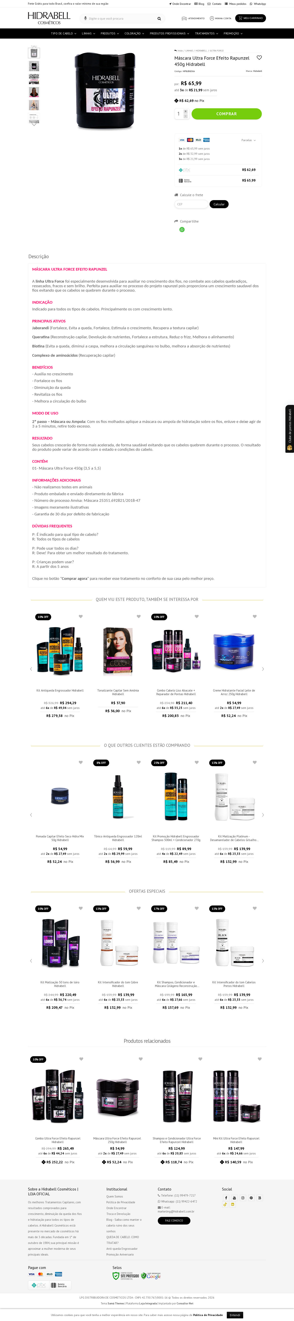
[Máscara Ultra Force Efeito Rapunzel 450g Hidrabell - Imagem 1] (34, 53)
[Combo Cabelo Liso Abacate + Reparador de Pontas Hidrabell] (176, 667)
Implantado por (176, 1303)
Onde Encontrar (181, 4)
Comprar (226, 113)
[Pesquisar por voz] (85, 18)
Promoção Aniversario (120, 1254)
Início (180, 50)
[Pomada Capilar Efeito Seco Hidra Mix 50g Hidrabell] (60, 812)
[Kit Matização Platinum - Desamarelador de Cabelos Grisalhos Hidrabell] (234, 812)
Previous (31, 668)
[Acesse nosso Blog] (260, 1198)
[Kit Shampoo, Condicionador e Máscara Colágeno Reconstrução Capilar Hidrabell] (176, 958)
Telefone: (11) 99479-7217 (178, 1195)
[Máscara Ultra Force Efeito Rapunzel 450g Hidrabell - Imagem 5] (34, 105)
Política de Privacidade (120, 1202)
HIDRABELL (201, 50)
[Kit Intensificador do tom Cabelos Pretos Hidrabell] (234, 958)
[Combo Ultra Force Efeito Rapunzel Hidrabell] (58, 1111)
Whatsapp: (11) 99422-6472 (178, 1201)
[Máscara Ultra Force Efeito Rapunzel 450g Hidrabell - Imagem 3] (34, 79)
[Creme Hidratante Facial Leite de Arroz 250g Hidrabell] (234, 667)
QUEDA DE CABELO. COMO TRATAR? (122, 1240)
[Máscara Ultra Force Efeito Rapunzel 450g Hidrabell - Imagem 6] (34, 118)
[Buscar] (159, 18)
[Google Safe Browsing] (151, 1275)
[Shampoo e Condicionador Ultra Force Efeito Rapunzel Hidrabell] (177, 1111)
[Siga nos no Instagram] (243, 1198)
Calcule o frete (191, 195)
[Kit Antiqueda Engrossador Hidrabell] (60, 667)
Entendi (235, 1315)
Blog (201, 4)
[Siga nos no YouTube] (235, 1198)
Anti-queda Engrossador (122, 1249)
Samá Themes (116, 1303)
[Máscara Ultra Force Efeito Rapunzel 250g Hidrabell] (117, 1111)
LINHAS (189, 50)
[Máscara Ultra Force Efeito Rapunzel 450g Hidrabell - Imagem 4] (34, 92)
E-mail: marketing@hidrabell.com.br (176, 1209)
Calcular (219, 204)
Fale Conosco (174, 1220)
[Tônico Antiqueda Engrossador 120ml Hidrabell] (118, 812)
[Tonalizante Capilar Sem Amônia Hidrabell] (118, 666)
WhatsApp (259, 4)
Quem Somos (114, 1196)
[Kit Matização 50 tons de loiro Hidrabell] (60, 958)
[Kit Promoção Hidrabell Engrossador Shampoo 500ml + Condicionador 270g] (176, 812)
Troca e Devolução (118, 1214)
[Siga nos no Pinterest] (251, 1198)
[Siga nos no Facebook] (226, 1198)
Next (34, 124)
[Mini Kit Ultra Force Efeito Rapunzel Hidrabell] (236, 1111)
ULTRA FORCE (217, 50)
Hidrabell (257, 71)
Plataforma (141, 1303)
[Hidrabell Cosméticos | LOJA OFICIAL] (49, 18)
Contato (216, 4)
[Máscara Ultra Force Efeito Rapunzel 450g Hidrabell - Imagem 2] (34, 66)
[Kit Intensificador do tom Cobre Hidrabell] (118, 958)
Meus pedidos (237, 4)
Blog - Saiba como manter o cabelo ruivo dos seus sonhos (124, 1225)
